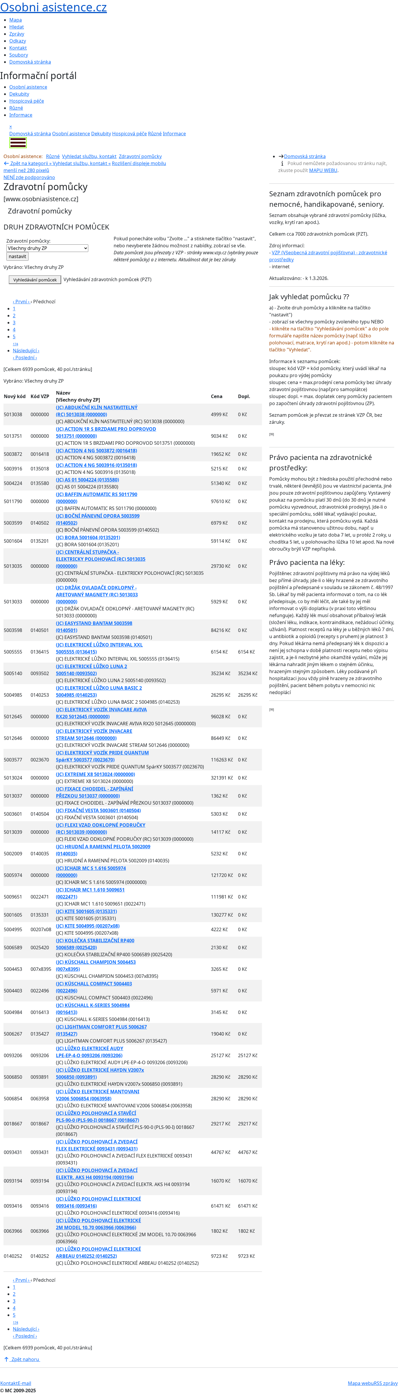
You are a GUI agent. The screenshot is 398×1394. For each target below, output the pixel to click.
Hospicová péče (26, 101)
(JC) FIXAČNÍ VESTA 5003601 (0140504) (98, 810)
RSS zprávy (386, 1383)
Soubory (18, 55)
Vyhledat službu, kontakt (89, 156)
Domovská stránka (30, 62)
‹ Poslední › (25, 357)
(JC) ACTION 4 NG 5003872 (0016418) (96, 450)
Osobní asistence (28, 87)
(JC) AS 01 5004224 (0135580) (87, 480)
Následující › (26, 350)
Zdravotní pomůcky (140, 156)
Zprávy (16, 34)
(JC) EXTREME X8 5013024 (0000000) (95, 774)
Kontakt (18, 48)
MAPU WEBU (323, 170)
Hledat (16, 27)
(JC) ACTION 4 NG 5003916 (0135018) (96, 465)
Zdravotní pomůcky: (28, 241)
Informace (20, 115)
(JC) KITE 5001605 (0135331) (86, 911)
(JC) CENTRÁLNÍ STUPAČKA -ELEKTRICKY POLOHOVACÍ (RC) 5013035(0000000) (100, 559)
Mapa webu (361, 1383)
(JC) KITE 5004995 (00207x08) (87, 926)
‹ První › (22, 301)
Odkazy (17, 41)
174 (15, 344)
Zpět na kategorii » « (60, 163)
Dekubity (19, 94)
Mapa (15, 20)
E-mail (24, 1383)
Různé (16, 108)
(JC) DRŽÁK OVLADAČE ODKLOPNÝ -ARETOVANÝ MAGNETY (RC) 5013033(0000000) (97, 594)
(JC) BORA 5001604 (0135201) (88, 537)
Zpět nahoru (24, 1359)
